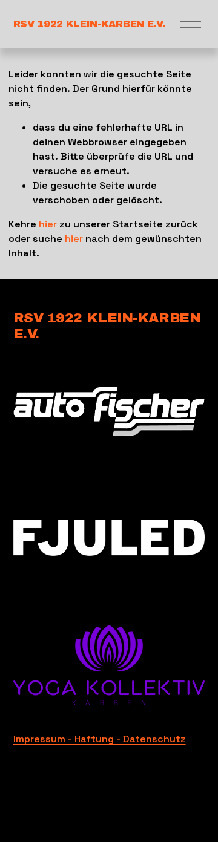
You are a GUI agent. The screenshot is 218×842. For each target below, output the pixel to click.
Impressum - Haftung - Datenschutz (99, 739)
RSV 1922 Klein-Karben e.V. (89, 24)
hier (48, 224)
